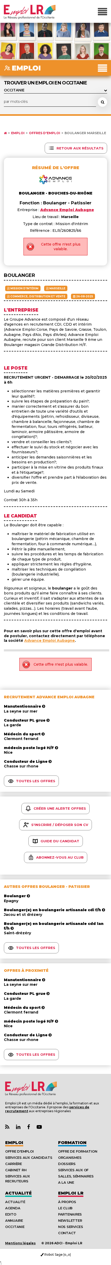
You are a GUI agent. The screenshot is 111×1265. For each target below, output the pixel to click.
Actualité (18, 1193)
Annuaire (14, 1220)
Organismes (69, 1157)
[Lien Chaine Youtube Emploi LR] (39, 1127)
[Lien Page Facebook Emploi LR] (28, 1127)
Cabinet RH (15, 1170)
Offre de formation (77, 1151)
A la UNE (66, 1182)
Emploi (18, 133)
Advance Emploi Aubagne (49, 640)
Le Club (65, 1208)
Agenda (12, 1208)
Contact (67, 1233)
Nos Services (70, 1227)
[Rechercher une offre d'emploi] (102, 102)
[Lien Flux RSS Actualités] (7, 1127)
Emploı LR (70, 1193)
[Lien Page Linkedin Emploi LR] (18, 1127)
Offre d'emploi (19, 1151)
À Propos (67, 1202)
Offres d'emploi (44, 133)
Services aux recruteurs (17, 1178)
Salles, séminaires (75, 1176)
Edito (10, 1214)
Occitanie (15, 1227)
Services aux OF (73, 1170)
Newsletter (70, 1220)
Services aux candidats (28, 1157)
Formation (72, 1142)
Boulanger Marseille (85, 133)
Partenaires (70, 1214)
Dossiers (67, 1164)
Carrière (13, 1164)
